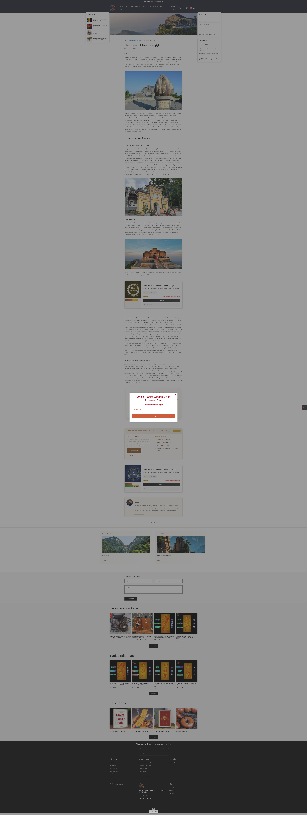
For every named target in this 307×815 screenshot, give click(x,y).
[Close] (175, 394)
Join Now (153, 416)
